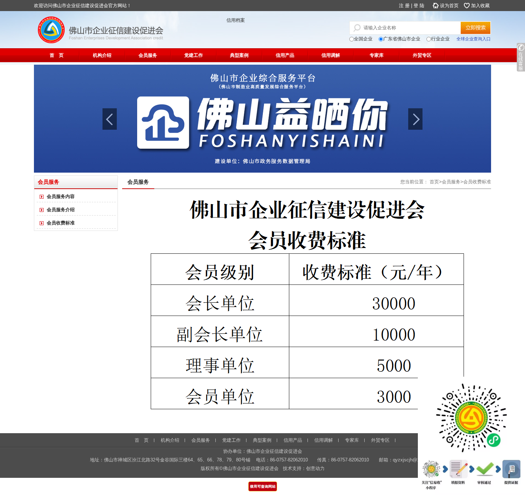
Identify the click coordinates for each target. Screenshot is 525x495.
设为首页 (449, 5)
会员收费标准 (61, 223)
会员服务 (148, 55)
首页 (434, 181)
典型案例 (239, 55)
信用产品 (285, 55)
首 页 (57, 55)
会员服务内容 (61, 196)
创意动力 (315, 468)
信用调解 (330, 55)
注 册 (404, 5)
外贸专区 (422, 55)
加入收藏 (480, 5)
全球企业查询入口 (473, 38)
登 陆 (419, 5)
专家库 (377, 55)
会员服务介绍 (61, 209)
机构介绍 (102, 55)
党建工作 (193, 55)
